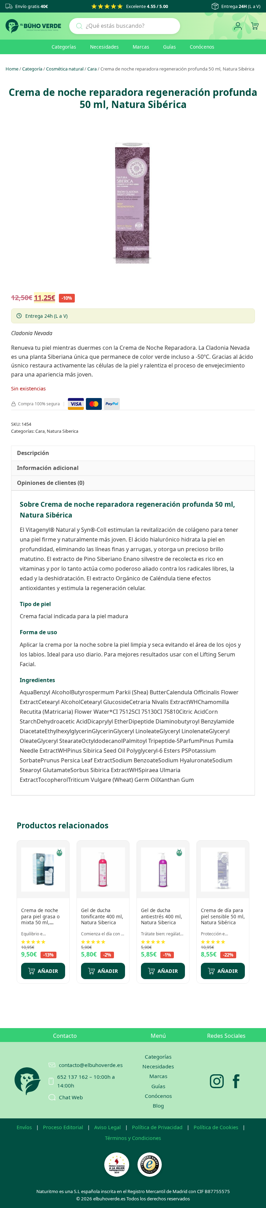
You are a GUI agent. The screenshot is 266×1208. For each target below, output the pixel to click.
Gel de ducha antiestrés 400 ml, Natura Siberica (161, 916)
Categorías (64, 46)
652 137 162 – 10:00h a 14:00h (86, 1081)
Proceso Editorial (63, 1127)
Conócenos (202, 46)
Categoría (32, 69)
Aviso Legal (107, 1127)
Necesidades (104, 46)
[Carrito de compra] (254, 26)
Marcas (141, 46)
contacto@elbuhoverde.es (87, 1064)
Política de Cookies (216, 1127)
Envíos (24, 1127)
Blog (158, 1105)
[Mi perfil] (237, 26)
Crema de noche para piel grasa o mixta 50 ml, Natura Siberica (40, 919)
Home (12, 69)
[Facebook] (236, 1081)
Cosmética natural (64, 69)
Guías (169, 46)
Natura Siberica (62, 431)
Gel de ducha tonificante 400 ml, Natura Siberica (102, 916)
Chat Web (71, 1097)
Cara (92, 69)
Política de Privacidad (157, 1127)
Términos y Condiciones (133, 1138)
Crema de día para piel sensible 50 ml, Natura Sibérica (223, 916)
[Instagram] (217, 1081)
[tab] (33, 453)
